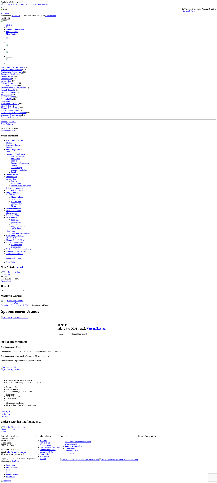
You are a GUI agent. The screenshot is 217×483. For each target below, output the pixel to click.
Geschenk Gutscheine (9, 117)
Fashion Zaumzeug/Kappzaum (20, 162)
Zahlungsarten (45, 445)
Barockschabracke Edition (11, 70)
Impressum (69, 453)
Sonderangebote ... (8, 122)
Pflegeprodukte (17, 197)
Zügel (13, 172)
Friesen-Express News (15, 29)
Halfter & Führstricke (9, 110)
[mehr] (19, 267)
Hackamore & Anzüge (10, 104)
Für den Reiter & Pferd (15, 240)
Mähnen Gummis (8, 429)
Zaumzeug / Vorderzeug (10, 74)
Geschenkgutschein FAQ (50, 447)
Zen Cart (15, 461)
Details (4, 431)
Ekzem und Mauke (8, 92)
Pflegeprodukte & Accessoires (13, 88)
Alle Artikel (44, 456)
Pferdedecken (6, 79)
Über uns (9, 27)
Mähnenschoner (7, 76)
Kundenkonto (50, 16)
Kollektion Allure (8, 97)
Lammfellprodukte (8, 90)
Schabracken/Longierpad (21, 186)
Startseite (9, 25)
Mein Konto (11, 34)
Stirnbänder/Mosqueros (20, 233)
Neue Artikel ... (7, 124)
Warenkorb (186, 11)
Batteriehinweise (71, 451)
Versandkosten (12, 32)
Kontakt (43, 459)
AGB (8, 470)
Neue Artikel (45, 454)
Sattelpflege (15, 199)
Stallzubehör (6, 106)
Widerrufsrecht (71, 444)
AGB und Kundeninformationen (78, 442)
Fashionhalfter (16, 245)
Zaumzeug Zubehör (19, 170)
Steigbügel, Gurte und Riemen (18, 227)
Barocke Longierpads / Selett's (13, 67)
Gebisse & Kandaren (9, 83)
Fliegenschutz (6, 94)
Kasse (193, 11)
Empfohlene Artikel (48, 450)
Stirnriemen (5, 101)
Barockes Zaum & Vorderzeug (18, 157)
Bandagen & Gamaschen (11, 115)
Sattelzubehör (6, 99)
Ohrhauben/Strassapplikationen (13, 113)
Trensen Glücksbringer (16, 166)
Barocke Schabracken (16, 182)
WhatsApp (10, 476)
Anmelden (5, 13)
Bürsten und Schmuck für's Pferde (16, 203)
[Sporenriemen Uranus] (14, 317)
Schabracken (6, 81)
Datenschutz (70, 448)
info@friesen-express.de (16, 452)
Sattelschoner (16, 224)
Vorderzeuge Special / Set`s (12, 72)
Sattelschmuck (16, 222)
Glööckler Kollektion (9, 85)
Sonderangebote (46, 452)
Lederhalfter (16, 247)
